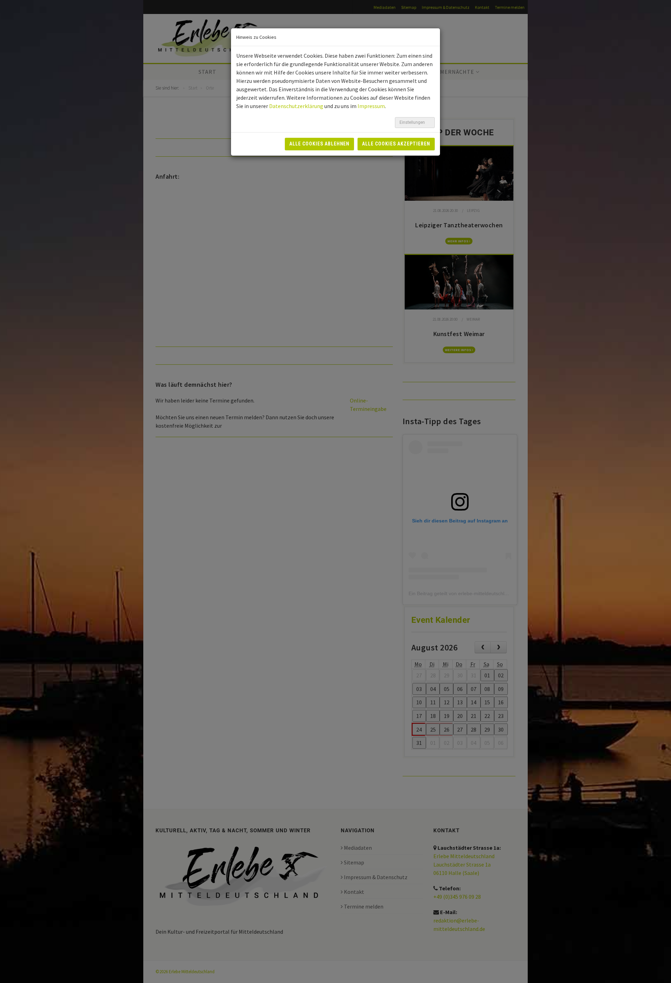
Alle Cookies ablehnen (319, 144)
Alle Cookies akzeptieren (396, 144)
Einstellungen (412, 122)
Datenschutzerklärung (296, 105)
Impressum (371, 105)
